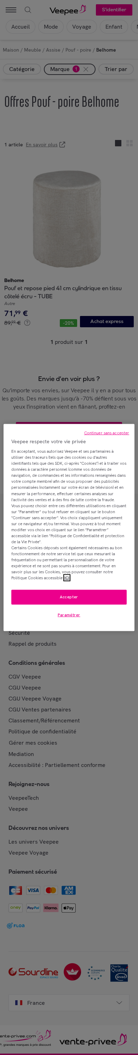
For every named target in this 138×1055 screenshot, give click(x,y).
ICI (66, 577)
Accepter (69, 596)
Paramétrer (69, 615)
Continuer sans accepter (107, 432)
